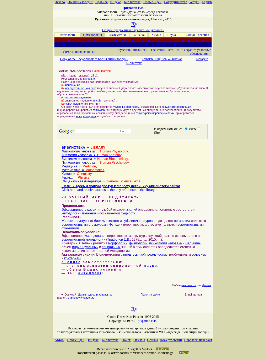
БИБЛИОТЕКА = (83, 147)
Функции (115, 224)
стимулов (99, 109)
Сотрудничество (175, 2)
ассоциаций (183, 106)
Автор (59, 340)
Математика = (83, 170)
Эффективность (74, 209)
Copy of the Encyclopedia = (79, 59)
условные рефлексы (126, 106)
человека (175, 243)
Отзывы (139, 340)
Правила (101, 2)
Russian (177, 59)
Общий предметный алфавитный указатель (133, 30)
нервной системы (163, 113)
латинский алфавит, (182, 50)
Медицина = (79, 166)
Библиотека (132, 2)
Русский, (124, 50)
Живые (67, 221)
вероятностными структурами (85, 224)
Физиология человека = (95, 151)
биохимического (106, 221)
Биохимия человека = (95, 159)
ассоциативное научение (80, 88)
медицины (193, 243)
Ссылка (152, 340)
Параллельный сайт (198, 340)
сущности (128, 213)
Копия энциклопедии (113, 59)
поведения (89, 116)
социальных (111, 247)
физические (208, 285)
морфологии (117, 243)
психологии (158, 243)
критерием (72, 258)
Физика (139, 35)
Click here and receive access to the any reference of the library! (108, 190)
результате (169, 106)
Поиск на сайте (150, 294)
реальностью (157, 254)
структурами (143, 113)
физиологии (138, 243)
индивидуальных (85, 247)
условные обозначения (200, 51)
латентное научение (78, 97)
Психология (66, 35)
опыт (79, 116)
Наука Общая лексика (188, 35)
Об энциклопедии (80, 2)
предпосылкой (134, 254)
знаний (131, 209)
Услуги (194, 2)
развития (94, 209)
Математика (118, 35)
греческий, (158, 50)
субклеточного (134, 221)
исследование (95, 236)
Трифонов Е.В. (118, 239)
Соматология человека (79, 51)
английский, (141, 50)
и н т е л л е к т (89, 273)
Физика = (75, 177)
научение (89, 78)
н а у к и (150, 265)
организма (182, 221)
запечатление (74, 103)
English (207, 2)
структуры (81, 221)
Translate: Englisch (156, 59)
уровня (150, 221)
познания (89, 213)
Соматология (92, 35)
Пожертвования (171, 340)
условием (199, 254)
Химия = (77, 174)
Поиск (126, 340)
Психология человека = (95, 162)
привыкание (72, 85)
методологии (71, 213)
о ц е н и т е (71, 262)
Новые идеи (152, 2)
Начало (60, 2)
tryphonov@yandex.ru (81, 297)
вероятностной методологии (83, 239)
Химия (156, 35)
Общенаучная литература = (101, 181)
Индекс (115, 2)
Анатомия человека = (91, 155)
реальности (187, 285)
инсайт (97, 100)
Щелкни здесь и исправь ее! (95, 294)
